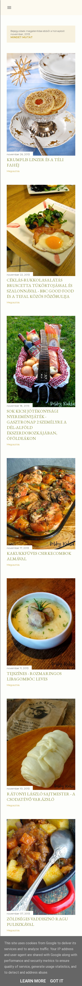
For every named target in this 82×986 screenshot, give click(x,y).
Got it (56, 980)
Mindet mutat (22, 37)
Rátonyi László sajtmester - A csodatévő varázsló (41, 796)
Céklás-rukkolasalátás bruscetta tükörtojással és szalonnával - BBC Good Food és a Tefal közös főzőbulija (40, 288)
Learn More (33, 980)
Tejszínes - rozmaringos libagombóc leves (34, 676)
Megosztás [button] (13, 171)
